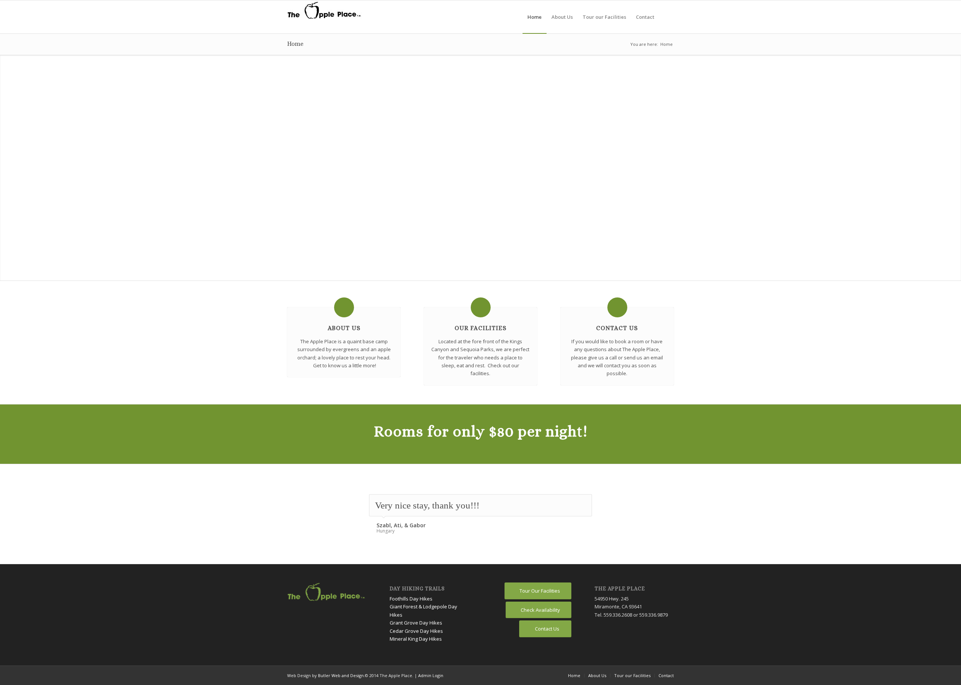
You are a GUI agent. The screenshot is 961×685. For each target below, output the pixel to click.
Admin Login (430, 675)
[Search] (666, 16)
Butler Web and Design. (341, 675)
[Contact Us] (617, 307)
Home (295, 43)
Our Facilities (480, 328)
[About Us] (344, 307)
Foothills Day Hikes (411, 598)
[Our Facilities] (481, 307)
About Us (344, 328)
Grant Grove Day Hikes (416, 622)
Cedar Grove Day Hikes (416, 631)
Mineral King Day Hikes (416, 638)
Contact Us (617, 328)
